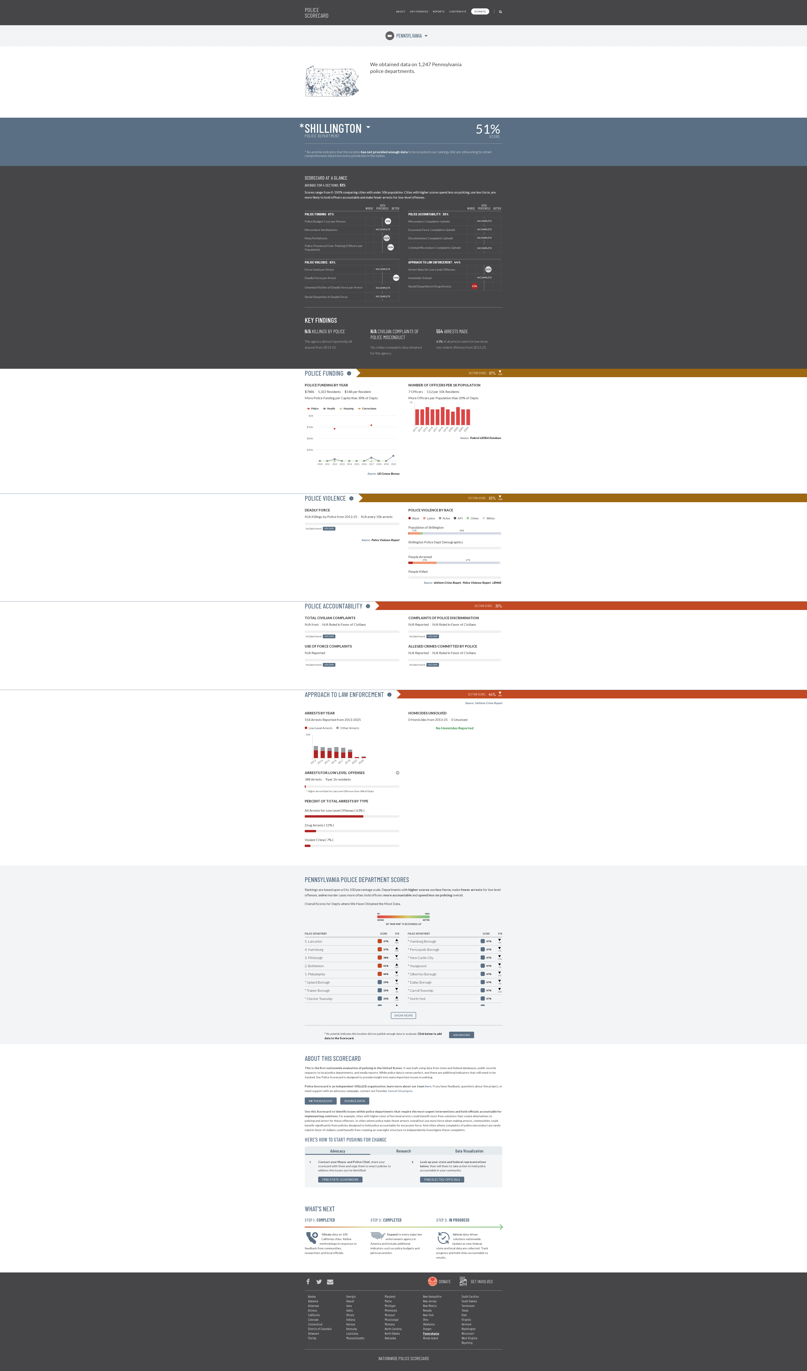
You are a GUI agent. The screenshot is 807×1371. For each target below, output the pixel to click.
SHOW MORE (403, 1015)
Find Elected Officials (442, 1179)
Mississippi (392, 1319)
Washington (469, 1329)
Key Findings (419, 11)
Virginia (466, 1319)
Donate (480, 11)
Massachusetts (355, 1338)
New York (428, 1315)
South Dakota (469, 1301)
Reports (438, 11)
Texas (465, 1310)
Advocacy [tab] (337, 1150)
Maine (388, 1301)
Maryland (390, 1296)
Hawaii (350, 1301)
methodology (320, 1101)
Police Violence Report (385, 540)
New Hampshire (432, 1296)
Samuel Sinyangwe (400, 1091)
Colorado (313, 1319)
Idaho (349, 1310)
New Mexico (430, 1306)
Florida (312, 1338)
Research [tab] (403, 1150)
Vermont (466, 1324)
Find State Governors (340, 1179)
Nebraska (390, 1338)
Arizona (312, 1310)
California (314, 1315)
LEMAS (496, 582)
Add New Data (461, 1035)
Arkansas (313, 1306)
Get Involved (482, 1281)
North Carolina (393, 1329)
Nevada (427, 1310)
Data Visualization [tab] (469, 1150)
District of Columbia (320, 1329)
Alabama (313, 1301)
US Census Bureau (388, 473)
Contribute (457, 11)
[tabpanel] (403, 1171)
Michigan (390, 1306)
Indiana (350, 1319)
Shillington (333, 127)
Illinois (350, 1315)
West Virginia (469, 1338)
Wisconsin (468, 1333)
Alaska (312, 1296)
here (428, 1086)
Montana (390, 1324)
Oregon (427, 1329)
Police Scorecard (316, 12)
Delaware (313, 1333)
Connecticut (315, 1324)
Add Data (329, 528)
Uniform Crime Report (447, 582)
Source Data (354, 1101)
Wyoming (467, 1343)
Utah (464, 1315)
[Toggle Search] (500, 11)
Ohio (425, 1319)
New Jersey (429, 1301)
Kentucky (351, 1329)
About (400, 11)
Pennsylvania (404, 36)
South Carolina (470, 1296)
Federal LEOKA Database (485, 438)
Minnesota (391, 1310)
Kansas (350, 1324)
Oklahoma (429, 1324)
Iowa (349, 1306)
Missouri (390, 1315)
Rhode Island (430, 1338)
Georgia (351, 1296)
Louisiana (352, 1333)
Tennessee (468, 1306)
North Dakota (392, 1333)
